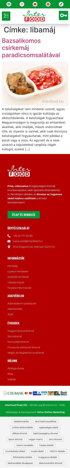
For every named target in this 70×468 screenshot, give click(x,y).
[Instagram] (22, 4)
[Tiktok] (61, 4)
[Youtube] (35, 4)
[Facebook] (9, 4)
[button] (6, 16)
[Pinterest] (48, 4)
